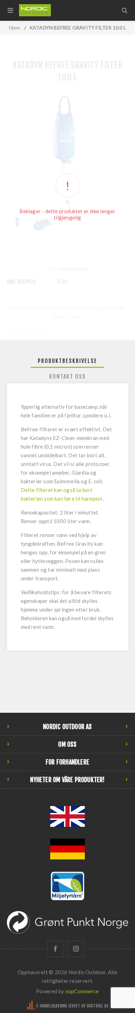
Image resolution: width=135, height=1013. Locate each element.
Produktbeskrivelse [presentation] (67, 360)
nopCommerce (82, 991)
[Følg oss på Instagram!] (76, 949)
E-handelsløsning (51, 1005)
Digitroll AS (97, 1005)
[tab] (67, 361)
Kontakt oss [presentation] (67, 376)
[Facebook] (55, 949)
